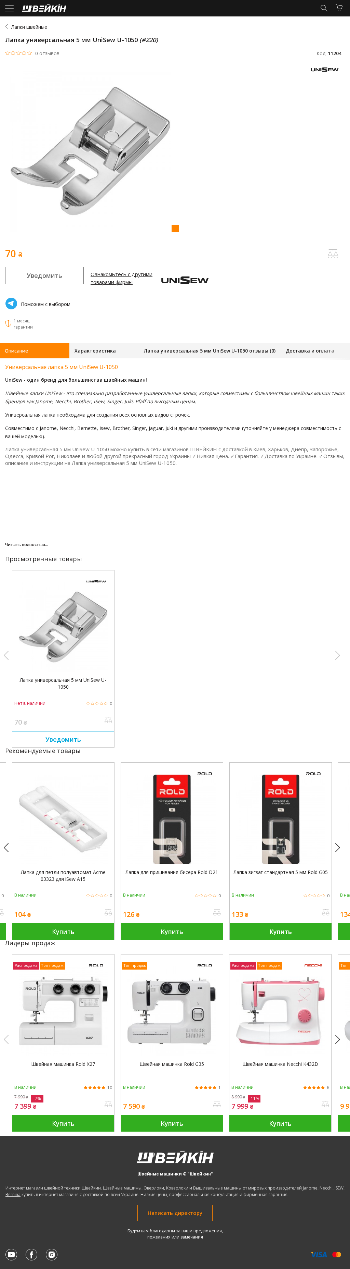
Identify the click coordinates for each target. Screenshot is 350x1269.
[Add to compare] (333, 253)
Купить (63, 931)
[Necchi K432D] (280, 1053)
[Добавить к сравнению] (108, 721)
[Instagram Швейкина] (51, 1254)
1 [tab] (175, 228)
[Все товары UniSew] (326, 73)
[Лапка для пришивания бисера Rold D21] (171, 862)
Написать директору (175, 1212)
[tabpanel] (175, 151)
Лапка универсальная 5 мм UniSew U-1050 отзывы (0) (209, 350)
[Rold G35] (171, 1053)
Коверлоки (177, 1188)
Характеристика (95, 350)
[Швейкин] (43, 10)
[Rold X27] (63, 1053)
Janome (310, 1188)
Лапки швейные (29, 27)
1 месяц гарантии (23, 324)
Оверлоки (154, 1188)
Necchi (326, 1188)
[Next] (340, 847)
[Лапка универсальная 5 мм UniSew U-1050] (63, 669)
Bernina (13, 1194)
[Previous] (9, 847)
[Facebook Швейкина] (31, 1254)
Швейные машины (122, 1188)
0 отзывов (47, 53)
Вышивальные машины (217, 1188)
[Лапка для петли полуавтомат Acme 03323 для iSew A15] (63, 862)
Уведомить (44, 275)
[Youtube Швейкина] (11, 1254)
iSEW (339, 1188)
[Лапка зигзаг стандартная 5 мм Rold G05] (280, 862)
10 (109, 1088)
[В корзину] (339, 7)
